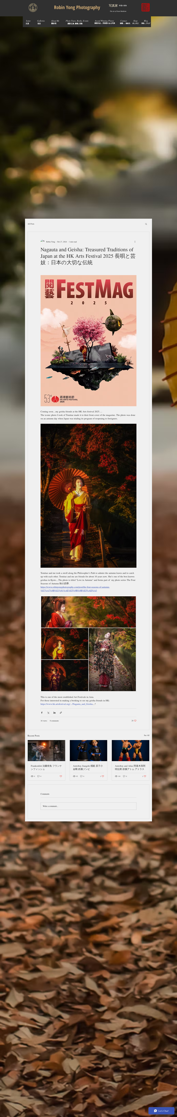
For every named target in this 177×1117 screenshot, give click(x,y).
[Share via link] (61, 712)
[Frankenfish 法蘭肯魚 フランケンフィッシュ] (46, 750)
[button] (146, 224)
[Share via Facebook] (42, 712)
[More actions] (134, 241)
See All (146, 735)
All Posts (31, 224)
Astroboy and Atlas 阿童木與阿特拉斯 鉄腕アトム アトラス (130, 767)
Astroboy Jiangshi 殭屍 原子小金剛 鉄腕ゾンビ (88, 767)
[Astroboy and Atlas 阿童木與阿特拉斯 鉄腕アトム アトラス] (130, 750)
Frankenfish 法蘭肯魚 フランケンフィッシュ (46, 767)
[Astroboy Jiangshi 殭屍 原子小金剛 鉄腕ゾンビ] (88, 750)
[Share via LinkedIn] (54, 712)
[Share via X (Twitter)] (48, 712)
